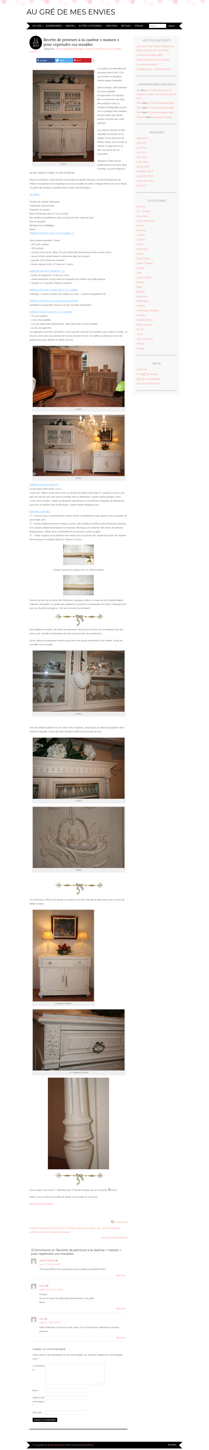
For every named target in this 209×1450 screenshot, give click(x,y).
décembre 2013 (145, 171)
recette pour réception (148, 310)
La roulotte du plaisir (147, 64)
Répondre (121, 1275)
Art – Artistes (143, 211)
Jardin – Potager (145, 263)
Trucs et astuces (145, 339)
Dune (139, 103)
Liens (139, 272)
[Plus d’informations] (93, 60)
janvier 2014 (143, 166)
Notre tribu (142, 296)
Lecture (140, 268)
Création (111, 25)
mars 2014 (142, 162)
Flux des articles (147, 374)
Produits (141, 305)
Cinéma (140, 235)
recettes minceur (145, 320)
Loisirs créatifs (114, 48)
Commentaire (39, 1367)
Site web (37, 1412)
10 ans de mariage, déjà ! (150, 55)
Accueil (36, 25)
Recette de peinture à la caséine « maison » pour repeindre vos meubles (81, 42)
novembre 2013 (145, 176)
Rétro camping (144, 324)
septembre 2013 (145, 180)
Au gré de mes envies (70, 11)
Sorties (140, 329)
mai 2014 (142, 152)
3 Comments (120, 1222)
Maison (70, 25)
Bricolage (79, 48)
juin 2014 (141, 147)
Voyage (138, 25)
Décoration (100, 48)
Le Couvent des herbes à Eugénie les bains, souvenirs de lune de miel (156, 94)
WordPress (88, 1445)
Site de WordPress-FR (148, 383)
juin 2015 (141, 143)
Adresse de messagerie (38, 1401)
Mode (139, 287)
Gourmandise (54, 25)
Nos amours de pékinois (113, 1237)
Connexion (142, 369)
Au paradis (142, 216)
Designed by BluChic (172, 1445)
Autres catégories (90, 25)
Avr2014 (36, 44)
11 (36, 39)
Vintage (125, 25)
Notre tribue (143, 301)
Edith (139, 112)
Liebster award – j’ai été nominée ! (154, 69)
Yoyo (139, 107)
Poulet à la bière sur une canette (153, 59)
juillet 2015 (142, 138)
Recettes (141, 315)
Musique (141, 291)
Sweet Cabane (47, 1260)
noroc (42, 1285)
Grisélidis (141, 117)
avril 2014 (142, 157)
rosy (41, 1318)
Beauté (140, 225)
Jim (138, 90)
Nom (36, 1390)
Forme (140, 253)
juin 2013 (141, 185)
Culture (140, 244)
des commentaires (148, 379)
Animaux (141, 206)
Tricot (139, 334)
